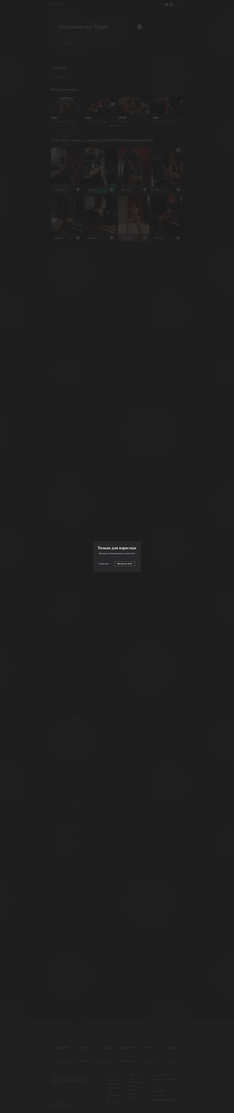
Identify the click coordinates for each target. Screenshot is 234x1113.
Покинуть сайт (104, 564)
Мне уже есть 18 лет (125, 564)
